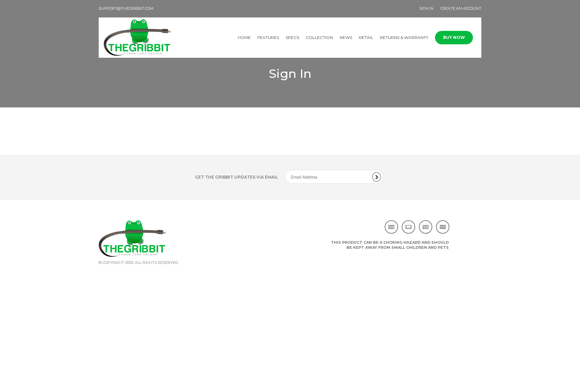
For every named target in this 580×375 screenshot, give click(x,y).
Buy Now (454, 37)
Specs (292, 37)
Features (268, 37)
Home (244, 37)
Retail (366, 37)
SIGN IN (426, 8)
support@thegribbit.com (126, 8)
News (346, 37)
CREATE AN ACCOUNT (460, 8)
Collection (319, 37)
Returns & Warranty (404, 37)
